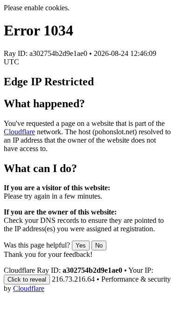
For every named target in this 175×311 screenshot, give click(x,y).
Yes (81, 245)
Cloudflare (19, 132)
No (99, 245)
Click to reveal (26, 279)
